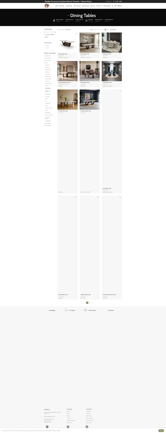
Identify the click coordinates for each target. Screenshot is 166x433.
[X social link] (115, 1)
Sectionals (47, 67)
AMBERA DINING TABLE (63, 111)
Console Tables (48, 79)
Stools (46, 98)
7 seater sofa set (47, 58)
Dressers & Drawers (49, 115)
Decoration (47, 81)
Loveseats (47, 96)
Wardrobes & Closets (47, 91)
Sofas (46, 105)
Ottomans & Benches (47, 118)
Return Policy (89, 422)
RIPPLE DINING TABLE (62, 54)
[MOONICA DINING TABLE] (90, 100)
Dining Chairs (47, 94)
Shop (68, 413)
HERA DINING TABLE (107, 54)
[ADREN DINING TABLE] (90, 71)
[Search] (112, 6)
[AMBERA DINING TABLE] (67, 100)
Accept (161, 430)
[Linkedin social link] (119, 1)
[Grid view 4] (107, 29)
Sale (46, 101)
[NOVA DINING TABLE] (112, 138)
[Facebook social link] (113, 1)
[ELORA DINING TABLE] (112, 71)
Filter (46, 37)
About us (68, 415)
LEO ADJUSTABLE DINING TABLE (109, 294)
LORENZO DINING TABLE (86, 294)
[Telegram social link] (121, 1)
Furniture (46, 62)
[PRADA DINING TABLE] (90, 43)
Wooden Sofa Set (48, 108)
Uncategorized (47, 55)
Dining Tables (48, 88)
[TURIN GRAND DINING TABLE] (67, 71)
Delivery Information (71, 420)
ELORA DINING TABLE (107, 82)
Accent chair (47, 74)
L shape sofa (47, 103)
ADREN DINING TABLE (85, 82)
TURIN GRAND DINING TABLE (64, 82)
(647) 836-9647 (108, 1)
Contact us (47, 409)
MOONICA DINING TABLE (86, 111)
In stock (47, 47)
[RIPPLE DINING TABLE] (67, 43)
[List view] (103, 29)
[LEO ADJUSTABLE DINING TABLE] (112, 244)
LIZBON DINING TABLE (63, 294)
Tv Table (47, 85)
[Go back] (68, 15)
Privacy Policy (69, 422)
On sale (47, 45)
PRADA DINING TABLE (85, 54)
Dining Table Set (47, 123)
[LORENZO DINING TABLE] (90, 244)
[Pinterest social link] (117, 1)
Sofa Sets (47, 65)
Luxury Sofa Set (47, 60)
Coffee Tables (48, 76)
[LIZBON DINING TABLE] (67, 244)
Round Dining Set (47, 125)
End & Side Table (48, 83)
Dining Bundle (48, 120)
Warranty (68, 411)
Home (58, 29)
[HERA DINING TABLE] (112, 43)
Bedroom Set (48, 69)
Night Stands (47, 112)
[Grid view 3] (105, 29)
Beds (46, 110)
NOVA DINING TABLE (107, 188)
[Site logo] (47, 5)
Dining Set (47, 72)
